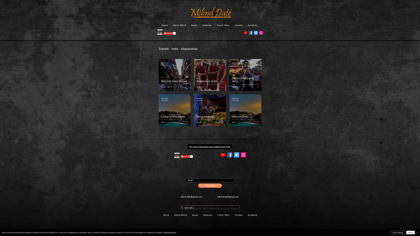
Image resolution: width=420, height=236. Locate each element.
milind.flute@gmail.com (228, 197)
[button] (179, 25)
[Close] (417, 232)
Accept (410, 232)
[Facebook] (251, 33)
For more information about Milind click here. (210, 147)
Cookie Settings (397, 232)
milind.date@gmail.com (191, 197)
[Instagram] (261, 33)
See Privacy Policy (170, 232)
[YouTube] (246, 33)
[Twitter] (256, 33)
